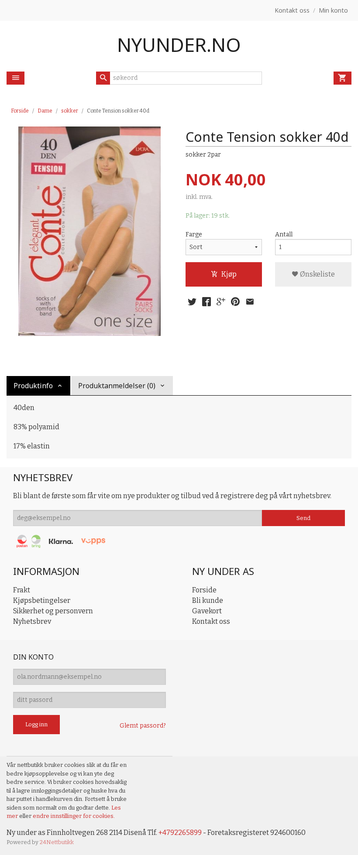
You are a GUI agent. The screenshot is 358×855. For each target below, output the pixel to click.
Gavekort (207, 611)
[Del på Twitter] (192, 301)
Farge (194, 234)
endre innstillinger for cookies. (74, 816)
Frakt (21, 590)
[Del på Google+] (220, 301)
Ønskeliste (317, 274)
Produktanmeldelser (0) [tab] (116, 385)
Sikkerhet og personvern (53, 611)
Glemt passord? (143, 725)
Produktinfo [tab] (33, 385)
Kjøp (229, 274)
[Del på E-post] (249, 301)
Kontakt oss (211, 621)
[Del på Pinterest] (235, 301)
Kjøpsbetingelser (41, 600)
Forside (20, 111)
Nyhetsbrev (32, 621)
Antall (284, 234)
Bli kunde (207, 600)
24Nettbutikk (57, 842)
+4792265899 (180, 832)
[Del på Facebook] (206, 301)
